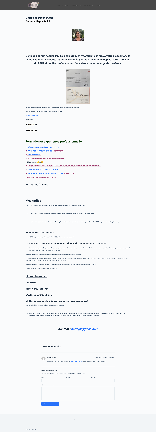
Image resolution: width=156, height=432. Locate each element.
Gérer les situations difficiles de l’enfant (43, 147)
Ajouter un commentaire (48, 385)
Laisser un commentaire (50, 404)
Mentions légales (73, 420)
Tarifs (98, 5)
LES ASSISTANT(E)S (77, 5)
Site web (93, 377)
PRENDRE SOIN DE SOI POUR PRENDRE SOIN (45, 173)
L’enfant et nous (88, 5)
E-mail (68, 377)
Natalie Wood (51, 357)
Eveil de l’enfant (33, 155)
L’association (66, 5)
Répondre (111, 357)
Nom (43, 377)
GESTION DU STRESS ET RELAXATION (43, 170)
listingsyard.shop (76, 361)
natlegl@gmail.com (32, 115)
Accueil (58, 5)
